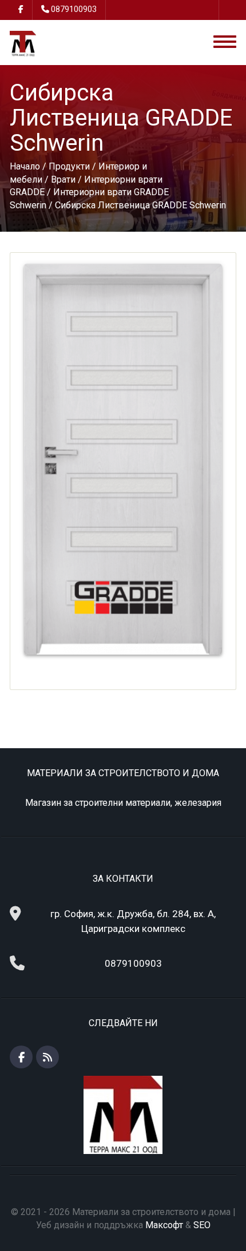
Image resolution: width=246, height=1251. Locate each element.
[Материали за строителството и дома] (22, 43)
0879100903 (74, 9)
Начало (25, 166)
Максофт (164, 1225)
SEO (202, 1225)
